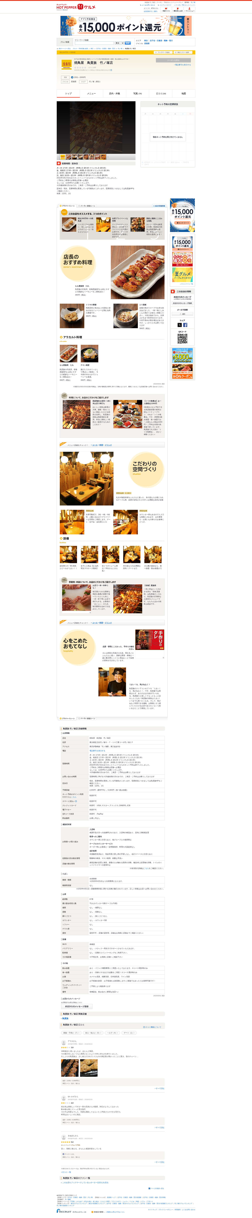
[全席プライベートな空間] (103, 224)
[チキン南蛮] (89, 353)
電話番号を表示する (183, 65)
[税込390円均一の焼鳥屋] (69, 224)
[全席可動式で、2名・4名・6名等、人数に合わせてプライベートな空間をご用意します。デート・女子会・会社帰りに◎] (72, 522)
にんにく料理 (105, 1201)
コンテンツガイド (165, 5)
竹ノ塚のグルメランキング (183, 1203)
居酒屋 (146, 43)
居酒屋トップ (111, 1197)
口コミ (161, 93)
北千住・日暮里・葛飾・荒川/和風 (154, 1197)
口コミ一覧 (66, 1172)
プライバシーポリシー (166, 1209)
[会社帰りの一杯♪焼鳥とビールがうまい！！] (68, 554)
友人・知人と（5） (92, 1033)
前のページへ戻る (65, 48)
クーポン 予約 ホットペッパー (185, 5)
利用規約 (178, 1209)
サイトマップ (152, 1209)
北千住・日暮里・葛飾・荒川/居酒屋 (129, 1197)
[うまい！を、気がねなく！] (112, 681)
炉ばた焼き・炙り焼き (91, 1201)
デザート (150, 1201)
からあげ (79, 1201)
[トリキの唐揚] (72, 316)
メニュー (91, 93)
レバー (126, 1201)
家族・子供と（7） (70, 1033)
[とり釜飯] (125, 316)
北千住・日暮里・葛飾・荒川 (161, 41)
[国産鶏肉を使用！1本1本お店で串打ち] (76, 414)
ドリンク (108, 445)
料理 (101, 445)
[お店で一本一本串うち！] (76, 598)
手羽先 (72, 1201)
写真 (137, 93)
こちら (73, 797)
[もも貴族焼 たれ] (137, 272)
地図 (184, 93)
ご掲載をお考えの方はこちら (115, 1212)
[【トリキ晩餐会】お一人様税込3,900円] (127, 414)
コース (95, 445)
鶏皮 (137, 1201)
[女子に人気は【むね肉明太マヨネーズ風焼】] (89, 554)
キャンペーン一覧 (187, 284)
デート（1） (129, 1033)
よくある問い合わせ (148, 5)
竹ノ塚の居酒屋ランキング (65, 1205)
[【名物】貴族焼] (127, 598)
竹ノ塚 (193, 2)
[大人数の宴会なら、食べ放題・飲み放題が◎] (153, 554)
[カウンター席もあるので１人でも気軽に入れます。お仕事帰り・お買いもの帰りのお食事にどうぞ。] (125, 522)
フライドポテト (116, 1201)
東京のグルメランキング (79, 1203)
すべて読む (160, 1088)
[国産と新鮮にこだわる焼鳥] (138, 224)
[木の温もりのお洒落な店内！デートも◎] (131, 554)
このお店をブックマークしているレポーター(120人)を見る (85, 1183)
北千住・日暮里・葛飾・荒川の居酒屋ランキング (157, 1203)
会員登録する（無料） (151, 11)
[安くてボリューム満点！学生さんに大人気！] (110, 554)
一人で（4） (112, 1033)
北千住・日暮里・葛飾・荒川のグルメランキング (123, 1203)
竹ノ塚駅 (68, 1199)
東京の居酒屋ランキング (97, 1203)
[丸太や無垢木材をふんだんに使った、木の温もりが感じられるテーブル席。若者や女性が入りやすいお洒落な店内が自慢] (86, 478)
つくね (132, 1201)
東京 (146, 41)
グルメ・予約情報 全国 (80, 48)
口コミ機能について (153, 1027)
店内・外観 (114, 93)
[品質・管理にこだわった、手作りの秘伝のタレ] (149, 644)
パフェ (143, 1201)
